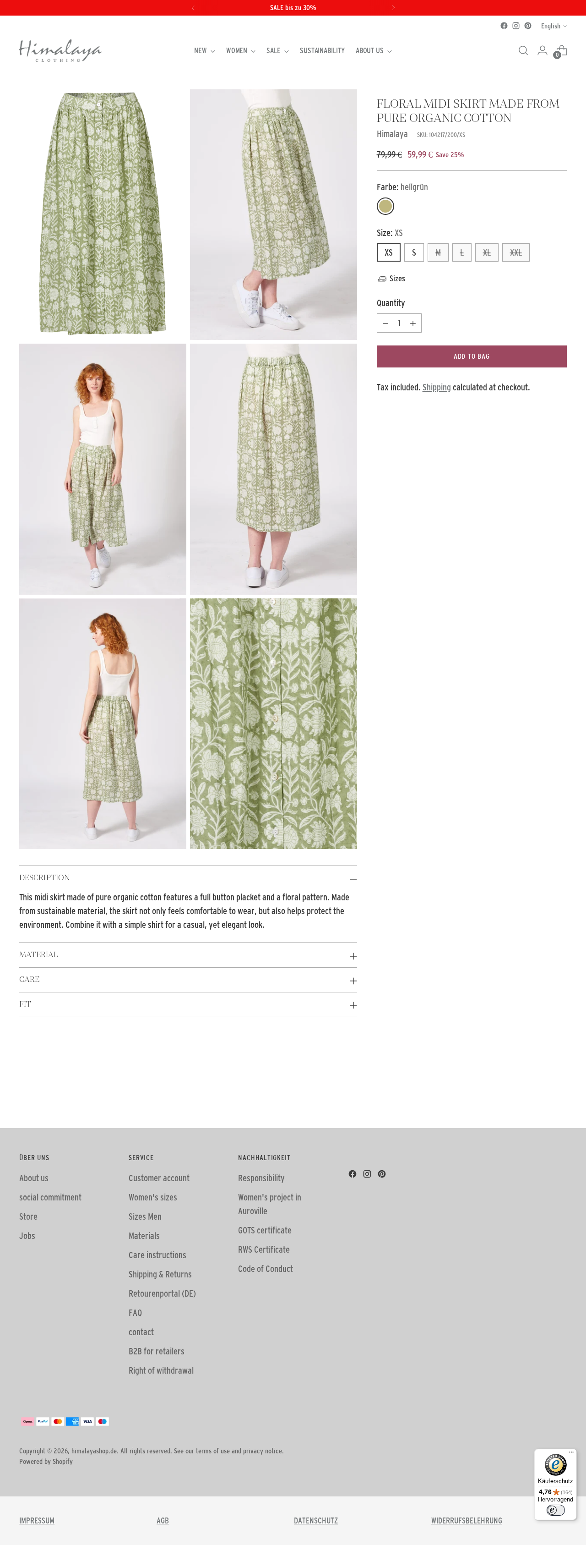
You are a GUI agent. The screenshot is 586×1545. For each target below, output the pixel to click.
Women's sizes (153, 1197)
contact (141, 1332)
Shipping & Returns (160, 1274)
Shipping (437, 387)
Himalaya (392, 134)
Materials (144, 1236)
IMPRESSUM (36, 1520)
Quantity (391, 303)
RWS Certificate (264, 1249)
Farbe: (402, 187)
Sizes (397, 278)
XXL (516, 252)
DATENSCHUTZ (316, 1520)
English (550, 26)
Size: (390, 233)
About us (34, 1178)
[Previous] (193, 8)
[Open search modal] (523, 50)
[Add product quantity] (413, 323)
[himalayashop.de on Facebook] (504, 26)
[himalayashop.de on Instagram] (516, 26)
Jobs (27, 1236)
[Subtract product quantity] (385, 323)
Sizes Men (145, 1216)
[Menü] (571, 1454)
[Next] (393, 8)
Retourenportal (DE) (162, 1293)
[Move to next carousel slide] (559, 1096)
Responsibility (261, 1178)
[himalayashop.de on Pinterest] (528, 26)
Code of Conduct (265, 1269)
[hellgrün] (385, 206)
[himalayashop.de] (60, 50)
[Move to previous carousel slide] (538, 1097)
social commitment (50, 1197)
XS (389, 252)
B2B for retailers (156, 1351)
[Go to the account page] (542, 50)
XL (487, 252)
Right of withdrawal (161, 1370)
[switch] (556, 1510)
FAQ (135, 1313)
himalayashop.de (94, 1451)
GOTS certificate (265, 1230)
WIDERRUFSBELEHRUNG (466, 1520)
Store (28, 1216)
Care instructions (157, 1255)
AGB (163, 1520)
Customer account (159, 1178)
